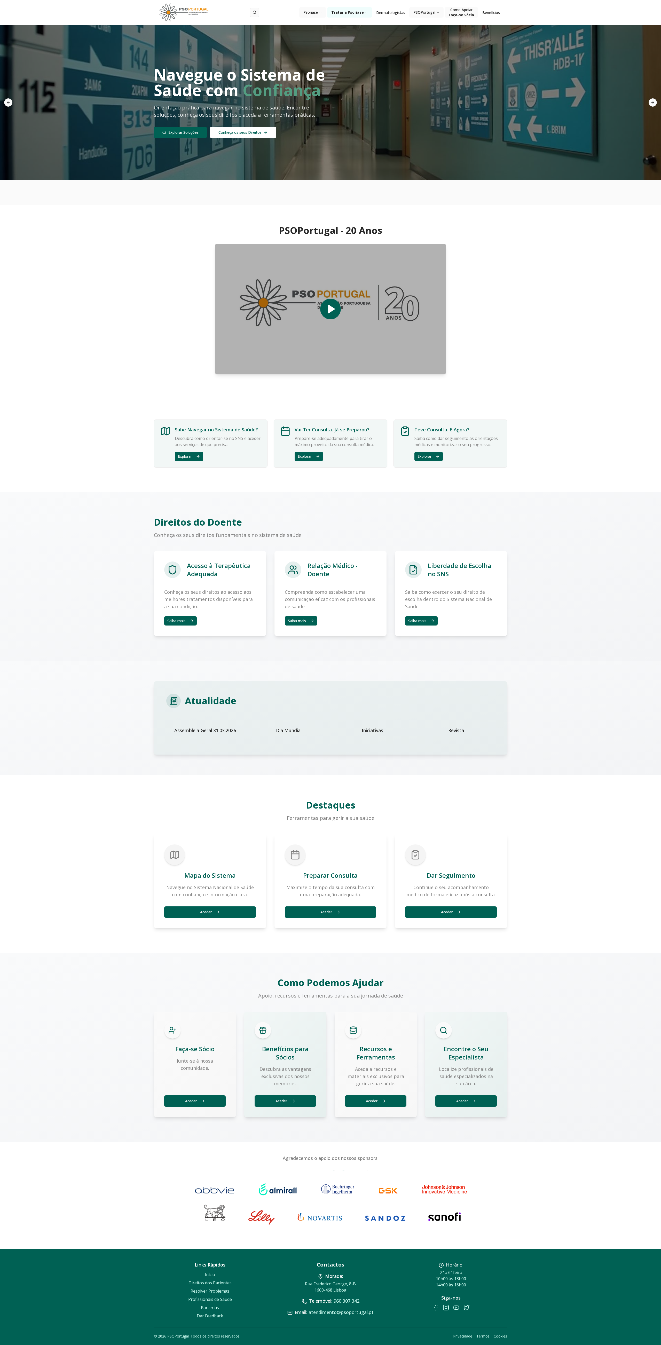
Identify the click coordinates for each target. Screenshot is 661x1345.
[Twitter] (466, 1307)
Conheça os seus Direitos (240, 132)
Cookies (500, 1336)
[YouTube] (456, 1307)
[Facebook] (435, 1307)
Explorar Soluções (183, 132)
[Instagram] (446, 1307)
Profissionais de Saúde (210, 1299)
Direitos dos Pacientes (210, 1283)
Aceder (206, 911)
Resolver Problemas (210, 1291)
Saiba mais (176, 620)
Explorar (185, 456)
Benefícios (491, 12)
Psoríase (310, 12)
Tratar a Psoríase (347, 12)
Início (210, 1274)
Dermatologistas (390, 12)
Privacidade (462, 1336)
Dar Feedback (210, 1316)
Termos (483, 1336)
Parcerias (210, 1307)
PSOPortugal (424, 12)
